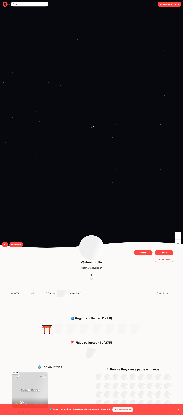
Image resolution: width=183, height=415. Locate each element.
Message (143, 252)
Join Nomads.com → (169, 4)
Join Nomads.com (123, 409)
